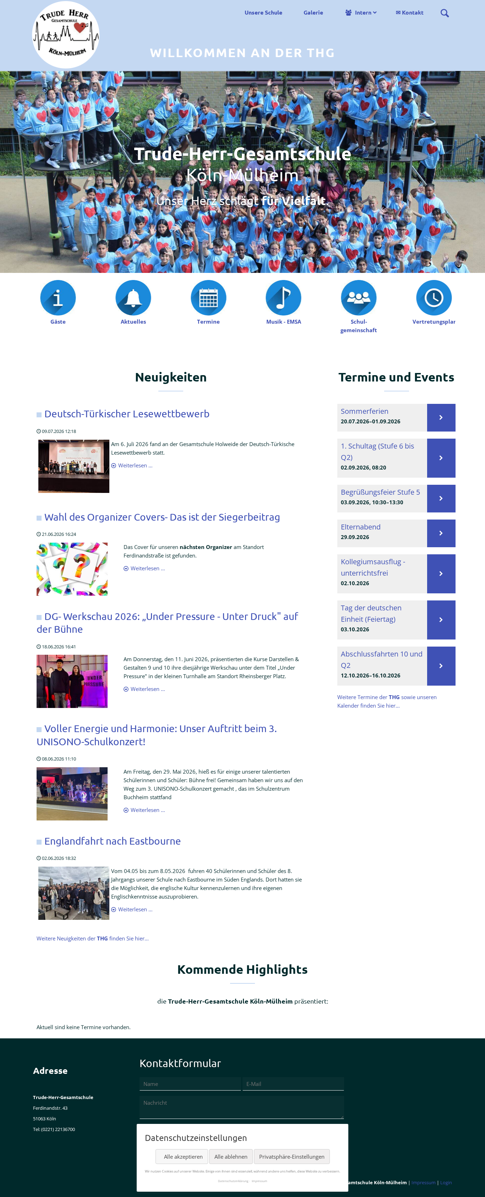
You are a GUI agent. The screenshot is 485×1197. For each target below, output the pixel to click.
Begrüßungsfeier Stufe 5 (380, 492)
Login (446, 1182)
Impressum (424, 1182)
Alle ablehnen (230, 1156)
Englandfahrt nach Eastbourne (112, 841)
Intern (363, 12)
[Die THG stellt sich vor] (58, 297)
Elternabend (361, 527)
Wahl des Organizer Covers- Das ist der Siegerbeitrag (162, 517)
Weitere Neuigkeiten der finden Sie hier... (93, 938)
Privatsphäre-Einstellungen (292, 1156)
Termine (208, 321)
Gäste (58, 321)
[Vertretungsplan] (434, 297)
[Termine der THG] (208, 297)
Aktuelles (133, 321)
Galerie (313, 12)
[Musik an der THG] (283, 297)
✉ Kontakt (410, 12)
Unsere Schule (263, 12)
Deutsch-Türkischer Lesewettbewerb (126, 413)
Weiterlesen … (135, 465)
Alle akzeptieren (183, 1156)
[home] (66, 34)
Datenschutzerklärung (233, 1181)
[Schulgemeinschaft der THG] (359, 297)
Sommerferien (364, 411)
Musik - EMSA (283, 321)
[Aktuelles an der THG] (133, 297)
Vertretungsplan (435, 321)
